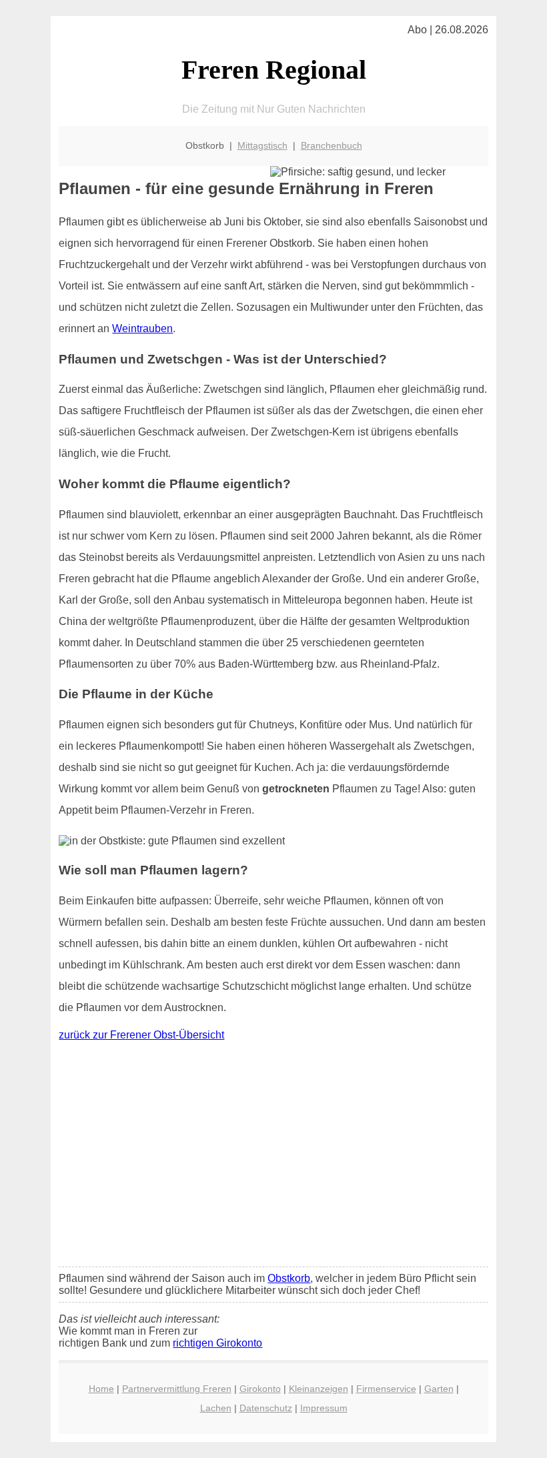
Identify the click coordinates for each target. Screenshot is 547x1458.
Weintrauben (142, 328)
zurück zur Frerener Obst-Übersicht (141, 1034)
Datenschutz (265, 1408)
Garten (439, 1388)
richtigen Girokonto (217, 1343)
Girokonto (260, 1388)
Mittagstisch (262, 145)
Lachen (215, 1408)
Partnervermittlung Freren (176, 1388)
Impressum (324, 1408)
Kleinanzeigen (318, 1388)
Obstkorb (288, 1278)
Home (101, 1388)
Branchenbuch (331, 145)
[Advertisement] (273, 1157)
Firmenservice (386, 1388)
